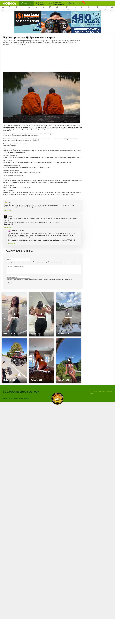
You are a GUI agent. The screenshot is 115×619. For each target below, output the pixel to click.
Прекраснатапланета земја (97, 9)
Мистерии (9, 9)
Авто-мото (36, 9)
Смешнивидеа (3, 9)
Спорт (81, 9)
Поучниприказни (105, 9)
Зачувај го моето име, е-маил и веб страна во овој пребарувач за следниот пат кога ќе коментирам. (45, 262)
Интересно (57, 9)
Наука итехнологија (89, 9)
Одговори (7, 210)
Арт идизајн (112, 9)
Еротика (22, 9)
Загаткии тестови (29, 9)
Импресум (92, 393)
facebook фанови (21, 391)
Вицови (16, 9)
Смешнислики (50, 9)
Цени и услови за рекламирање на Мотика (101, 391)
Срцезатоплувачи (66, 9)
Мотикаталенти (75, 9)
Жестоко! (43, 9)
